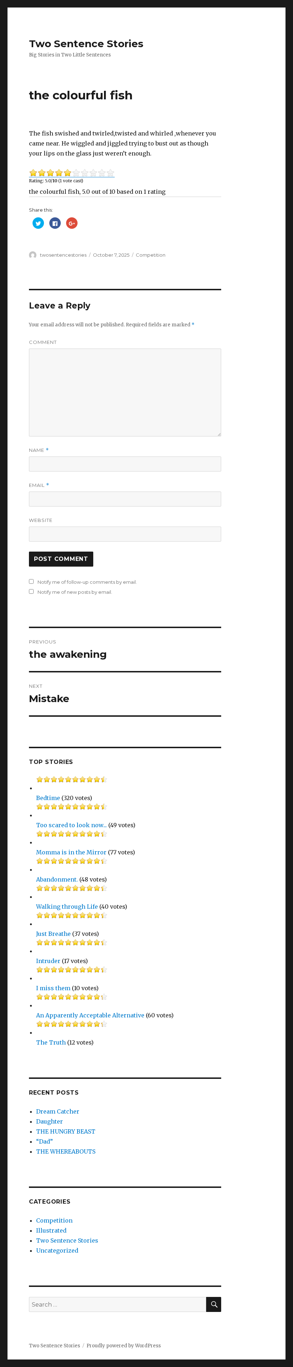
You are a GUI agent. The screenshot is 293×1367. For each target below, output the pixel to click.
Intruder (48, 960)
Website (41, 520)
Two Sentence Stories (86, 44)
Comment (43, 342)
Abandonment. (57, 879)
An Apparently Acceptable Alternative (90, 1015)
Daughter (49, 1121)
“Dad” (44, 1141)
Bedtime (48, 797)
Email (39, 485)
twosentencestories (63, 255)
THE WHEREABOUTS (65, 1151)
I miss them (53, 988)
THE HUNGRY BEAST (65, 1131)
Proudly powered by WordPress (123, 1346)
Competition (150, 255)
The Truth (51, 1042)
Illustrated (51, 1230)
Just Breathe (53, 933)
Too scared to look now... (71, 825)
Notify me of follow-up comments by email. (87, 582)
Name (39, 450)
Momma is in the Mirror (71, 852)
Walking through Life (67, 906)
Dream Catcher (57, 1111)
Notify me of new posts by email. (75, 592)
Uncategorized (57, 1250)
